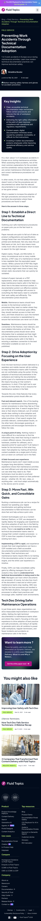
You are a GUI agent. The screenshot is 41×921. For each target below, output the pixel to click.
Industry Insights (9, 765)
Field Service (12, 19)
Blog (3, 19)
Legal (30, 910)
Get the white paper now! (16, 664)
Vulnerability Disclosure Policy (14, 913)
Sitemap (10, 910)
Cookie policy (20, 910)
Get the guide (19, 4)
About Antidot (32, 913)
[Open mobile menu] (37, 10)
